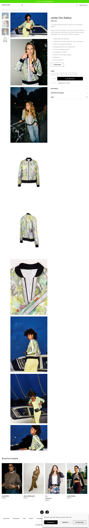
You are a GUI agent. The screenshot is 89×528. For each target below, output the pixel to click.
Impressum (6, 518)
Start (3, 10)
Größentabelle (57, 64)
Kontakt (31, 518)
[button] (85, 78)
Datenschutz (16, 518)
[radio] (52, 74)
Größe (52, 71)
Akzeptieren (51, 522)
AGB (24, 518)
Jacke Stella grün (29, 496)
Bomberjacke (13, 10)
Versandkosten (40, 518)
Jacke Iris (48, 498)
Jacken (7, 10)
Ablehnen (65, 522)
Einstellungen (79, 522)
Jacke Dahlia (71, 496)
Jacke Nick (5, 496)
